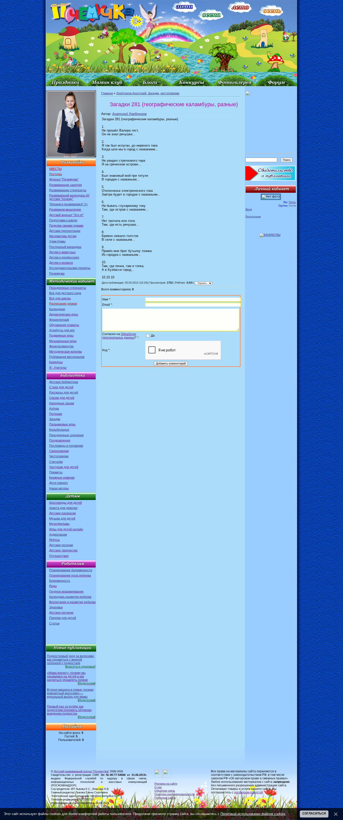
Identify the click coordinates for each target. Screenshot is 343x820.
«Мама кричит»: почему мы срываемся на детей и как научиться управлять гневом (67, 676)
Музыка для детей (62, 518)
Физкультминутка (61, 346)
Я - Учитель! (58, 367)
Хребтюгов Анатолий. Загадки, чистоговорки (147, 93)
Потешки (55, 414)
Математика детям (62, 236)
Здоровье (56, 607)
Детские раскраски (62, 513)
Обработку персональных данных (119, 335)
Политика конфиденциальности (174, 794)
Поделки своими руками (66, 225)
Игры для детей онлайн (66, 529)
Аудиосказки (58, 534)
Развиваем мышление (65, 209)
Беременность (59, 581)
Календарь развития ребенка (70, 597)
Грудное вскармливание (66, 591)
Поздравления (59, 440)
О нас (158, 787)
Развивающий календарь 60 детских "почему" (69, 197)
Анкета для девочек (63, 508)
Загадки (54, 419)
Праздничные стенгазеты (67, 288)
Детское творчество (63, 550)
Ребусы (54, 540)
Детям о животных (62, 252)
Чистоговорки (59, 456)
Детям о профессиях (64, 257)
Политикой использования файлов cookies (252, 814)
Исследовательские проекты (69, 268)
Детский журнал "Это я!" (66, 215)
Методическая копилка (65, 351)
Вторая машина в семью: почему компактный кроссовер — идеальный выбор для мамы (70, 693)
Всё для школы (60, 298)
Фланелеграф (59, 320)
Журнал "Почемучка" (64, 179)
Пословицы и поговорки (66, 446)
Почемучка (57, 273)
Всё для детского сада (65, 293)
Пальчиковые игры (62, 424)
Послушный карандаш (65, 247)
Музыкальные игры (63, 341)
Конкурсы (56, 362)
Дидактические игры (63, 314)
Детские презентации (64, 231)
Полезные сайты (165, 797)
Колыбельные (59, 429)
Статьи (54, 623)
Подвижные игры (61, 335)
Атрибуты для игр (62, 330)
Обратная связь (164, 790)
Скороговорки (59, 451)
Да (153, 335)
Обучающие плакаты (64, 325)
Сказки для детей (61, 398)
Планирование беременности (70, 570)
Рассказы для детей (63, 392)
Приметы (56, 472)
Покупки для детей (62, 618)
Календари (57, 309)
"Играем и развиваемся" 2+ (68, 204)
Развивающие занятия (65, 185)
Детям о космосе (61, 263)
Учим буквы (57, 241)
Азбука (54, 408)
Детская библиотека (63, 382)
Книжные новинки (62, 477)
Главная (107, 93)
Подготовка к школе (63, 220)
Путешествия (59, 556)
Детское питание (61, 612)
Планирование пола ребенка (70, 575)
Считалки (56, 462)
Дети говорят (58, 483)
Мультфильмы (59, 524)
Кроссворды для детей (65, 502)
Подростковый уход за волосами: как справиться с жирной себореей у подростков (70, 659)
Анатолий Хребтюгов (129, 114)
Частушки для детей (63, 467)
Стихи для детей (61, 387)
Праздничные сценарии (66, 435)
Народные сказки (61, 403)
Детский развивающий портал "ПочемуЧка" (81, 771)
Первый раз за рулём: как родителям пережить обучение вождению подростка (69, 710)
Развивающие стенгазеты (67, 190)
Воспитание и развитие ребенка (72, 602)
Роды (53, 586)
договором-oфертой (248, 792)
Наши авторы (59, 488)
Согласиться (314, 813)
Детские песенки (61, 545)
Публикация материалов (66, 357)
